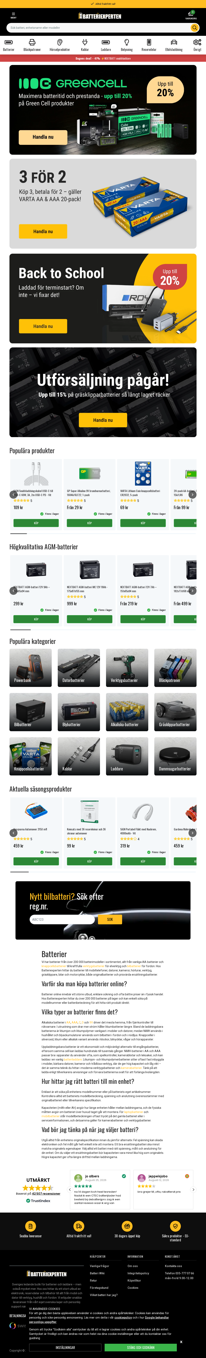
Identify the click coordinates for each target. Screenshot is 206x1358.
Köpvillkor (134, 1280)
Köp (36, 523)
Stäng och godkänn (140, 1347)
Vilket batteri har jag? (104, 1295)
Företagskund (99, 1287)
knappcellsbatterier (54, 966)
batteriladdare (73, 1059)
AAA (75, 1022)
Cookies (133, 1287)
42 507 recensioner (46, 1194)
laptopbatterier (133, 1112)
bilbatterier (134, 966)
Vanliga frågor (99, 1266)
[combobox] (103, 28)
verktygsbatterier (94, 966)
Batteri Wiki (97, 1273)
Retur (93, 1280)
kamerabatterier (131, 1068)
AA (68, 1022)
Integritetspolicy (138, 1273)
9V (91, 1022)
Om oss (133, 1266)
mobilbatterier (51, 1116)
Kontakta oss (173, 1266)
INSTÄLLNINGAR (65, 1347)
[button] (193, 1190)
